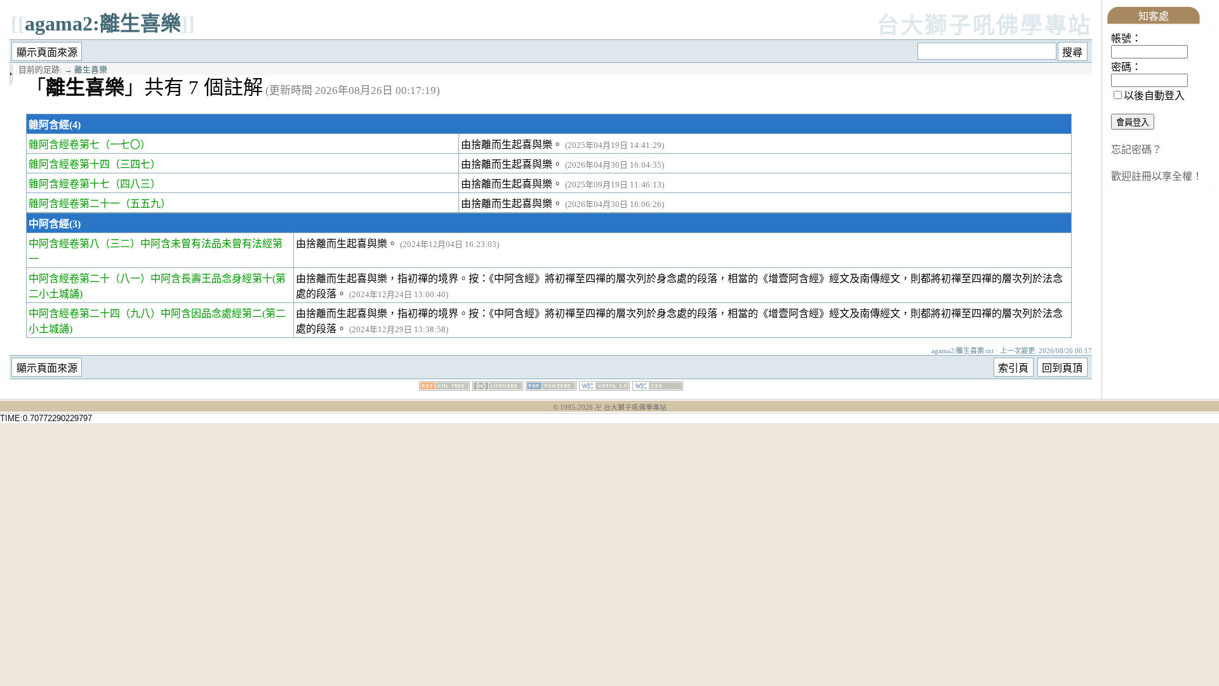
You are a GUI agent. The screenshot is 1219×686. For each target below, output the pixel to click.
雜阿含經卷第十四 (69, 164)
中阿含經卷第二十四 (74, 313)
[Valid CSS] (657, 387)
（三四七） (135, 164)
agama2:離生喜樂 (103, 23)
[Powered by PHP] (551, 387)
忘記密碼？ (1136, 149)
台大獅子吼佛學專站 (984, 25)
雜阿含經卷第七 (64, 144)
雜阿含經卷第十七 (69, 183)
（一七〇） (125, 144)
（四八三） (135, 183)
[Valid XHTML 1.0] (604, 387)
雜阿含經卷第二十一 (74, 203)
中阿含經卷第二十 (69, 278)
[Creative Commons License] (497, 387)
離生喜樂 (90, 69)
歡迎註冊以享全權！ (1156, 176)
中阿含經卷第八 (64, 243)
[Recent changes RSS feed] (444, 387)
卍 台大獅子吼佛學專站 (631, 407)
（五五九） (145, 203)
